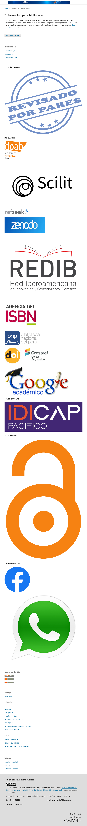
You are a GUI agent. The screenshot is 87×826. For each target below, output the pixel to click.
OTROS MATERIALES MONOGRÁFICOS (17, 746)
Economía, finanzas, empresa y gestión (18, 726)
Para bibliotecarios (11, 57)
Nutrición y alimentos (12, 729)
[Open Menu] (4, 2)
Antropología (9, 713)
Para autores (9, 54)
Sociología (8, 709)
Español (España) (11, 762)
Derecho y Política (11, 716)
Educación (8, 706)
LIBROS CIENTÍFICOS (11, 740)
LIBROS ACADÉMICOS (12, 743)
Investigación (9, 723)
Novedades (8, 696)
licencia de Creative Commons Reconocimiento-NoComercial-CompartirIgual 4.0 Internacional (41, 789)
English (7, 765)
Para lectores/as (10, 51)
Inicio (6, 9)
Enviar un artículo (13, 36)
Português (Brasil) (11, 769)
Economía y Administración (14, 719)
